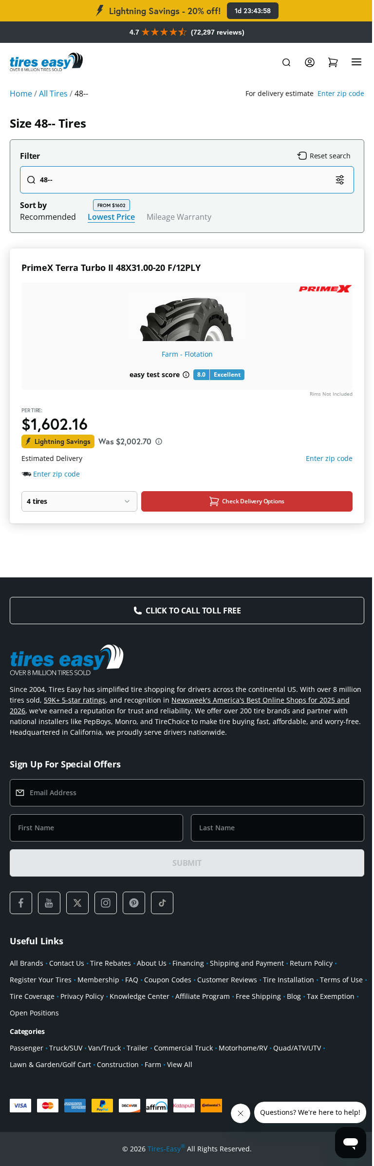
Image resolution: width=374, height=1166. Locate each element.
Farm (153, 1064)
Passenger (26, 1047)
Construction (118, 1064)
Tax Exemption (331, 996)
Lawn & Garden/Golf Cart (50, 1064)
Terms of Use (341, 979)
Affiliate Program (202, 996)
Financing (188, 963)
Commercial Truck (183, 1047)
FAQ (131, 979)
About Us (152, 963)
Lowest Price (111, 216)
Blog (294, 996)
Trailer (137, 1047)
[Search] (286, 62)
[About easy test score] (186, 374)
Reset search (330, 155)
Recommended (48, 216)
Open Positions (34, 1012)
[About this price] (158, 441)
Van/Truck (104, 1047)
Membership (98, 979)
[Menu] (356, 62)
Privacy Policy (82, 996)
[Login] (310, 62)
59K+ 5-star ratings (75, 700)
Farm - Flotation (187, 354)
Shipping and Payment (247, 963)
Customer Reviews (227, 979)
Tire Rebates (110, 963)
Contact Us (66, 963)
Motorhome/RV (243, 1047)
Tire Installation (288, 979)
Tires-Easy (166, 1148)
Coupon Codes (167, 979)
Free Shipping (258, 996)
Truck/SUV (65, 1047)
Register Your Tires (41, 979)
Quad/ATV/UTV (297, 1047)
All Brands (26, 963)
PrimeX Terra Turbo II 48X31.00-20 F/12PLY (111, 267)
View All (179, 1064)
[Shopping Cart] (333, 62)
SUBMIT (187, 863)
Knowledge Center (139, 996)
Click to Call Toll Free (193, 610)
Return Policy (311, 963)
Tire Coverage (32, 996)
